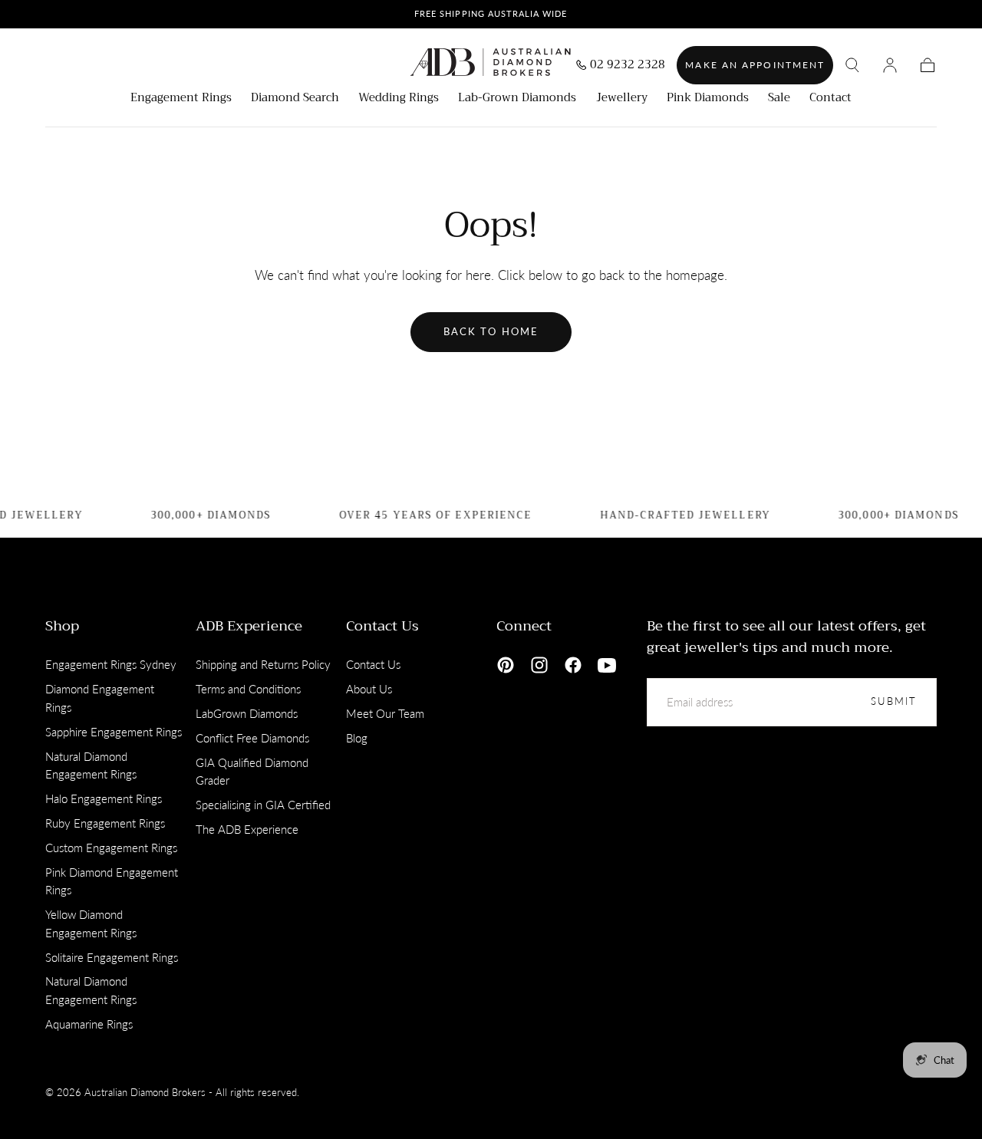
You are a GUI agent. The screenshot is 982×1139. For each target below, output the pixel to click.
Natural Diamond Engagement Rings (91, 765)
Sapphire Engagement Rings (113, 732)
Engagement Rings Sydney (110, 664)
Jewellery (622, 99)
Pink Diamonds (708, 99)
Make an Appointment (755, 65)
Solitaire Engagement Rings (111, 957)
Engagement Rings (181, 99)
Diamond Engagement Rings (99, 698)
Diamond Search (295, 99)
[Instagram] (539, 665)
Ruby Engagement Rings (105, 823)
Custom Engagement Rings (111, 847)
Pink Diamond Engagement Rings (111, 881)
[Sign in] (890, 65)
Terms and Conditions (248, 689)
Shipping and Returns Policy (263, 664)
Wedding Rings (398, 99)
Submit (894, 701)
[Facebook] (573, 665)
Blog (356, 738)
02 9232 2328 (627, 66)
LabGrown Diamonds (247, 713)
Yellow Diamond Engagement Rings (91, 923)
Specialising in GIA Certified (263, 804)
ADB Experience (249, 626)
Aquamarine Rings (89, 1024)
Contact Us (382, 626)
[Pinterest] (505, 665)
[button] (852, 65)
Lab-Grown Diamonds (517, 99)
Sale (779, 99)
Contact (830, 99)
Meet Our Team (385, 713)
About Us (369, 689)
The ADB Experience (247, 829)
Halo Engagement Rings (103, 798)
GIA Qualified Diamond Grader (252, 771)
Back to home (491, 331)
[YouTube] (607, 665)
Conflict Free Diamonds (252, 738)
